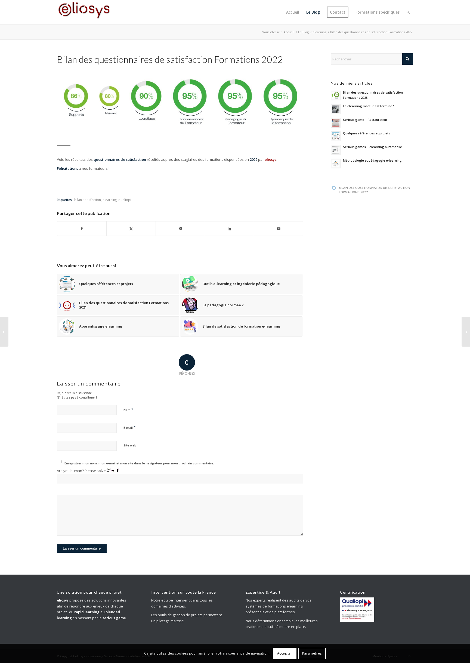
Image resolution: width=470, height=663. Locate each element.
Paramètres (312, 653)
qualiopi (124, 200)
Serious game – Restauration (365, 120)
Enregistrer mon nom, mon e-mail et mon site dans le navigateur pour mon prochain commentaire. (139, 463)
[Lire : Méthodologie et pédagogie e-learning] (336, 163)
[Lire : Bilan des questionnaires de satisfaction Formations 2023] (336, 95)
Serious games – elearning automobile (372, 147)
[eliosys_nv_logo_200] (84, 12)
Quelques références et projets (366, 133)
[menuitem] (293, 12)
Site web (129, 445)
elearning (110, 200)
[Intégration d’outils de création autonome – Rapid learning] (466, 332)
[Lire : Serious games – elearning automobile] (336, 150)
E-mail (129, 427)
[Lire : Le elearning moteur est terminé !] (336, 109)
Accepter (284, 653)
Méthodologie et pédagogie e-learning (372, 160)
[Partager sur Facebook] (81, 228)
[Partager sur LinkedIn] (229, 228)
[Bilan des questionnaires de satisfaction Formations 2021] (4, 332)
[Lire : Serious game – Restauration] (336, 123)
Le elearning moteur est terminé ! (368, 106)
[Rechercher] (408, 12)
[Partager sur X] (131, 228)
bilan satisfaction (87, 200)
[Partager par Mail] (278, 228)
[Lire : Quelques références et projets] (336, 136)
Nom (128, 409)
